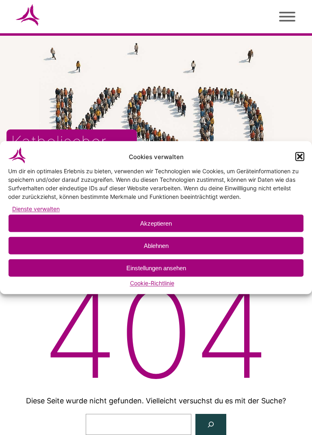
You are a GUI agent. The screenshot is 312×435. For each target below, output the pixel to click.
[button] (300, 157)
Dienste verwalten (36, 208)
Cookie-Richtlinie (152, 283)
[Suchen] (210, 424)
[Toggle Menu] (286, 15)
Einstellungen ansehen (156, 268)
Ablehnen (156, 245)
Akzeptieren (156, 223)
